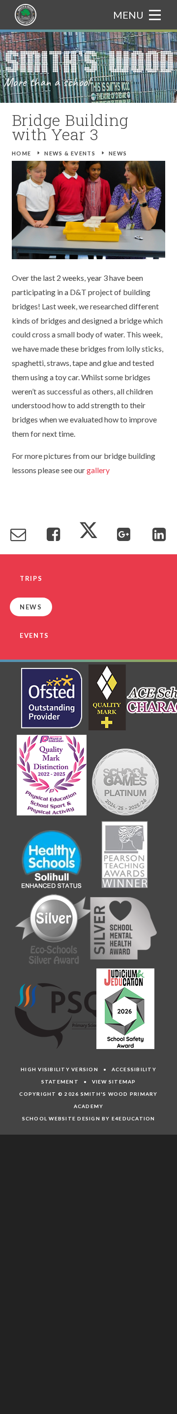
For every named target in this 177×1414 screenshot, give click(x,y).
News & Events (69, 153)
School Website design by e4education (88, 1118)
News (118, 153)
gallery (98, 470)
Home (21, 153)
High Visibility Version (59, 1069)
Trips (31, 578)
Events (34, 635)
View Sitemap (114, 1081)
